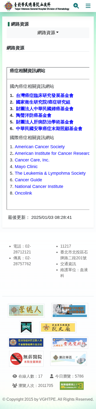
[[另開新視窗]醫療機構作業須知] (26, 342)
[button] (88, 400)
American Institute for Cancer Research (53, 153)
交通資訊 (68, 264)
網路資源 (46, 32)
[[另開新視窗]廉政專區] (68, 359)
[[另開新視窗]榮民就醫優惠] (69, 310)
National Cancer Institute (39, 186)
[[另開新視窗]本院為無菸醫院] (26, 359)
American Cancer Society (40, 146)
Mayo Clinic (26, 166)
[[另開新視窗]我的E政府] (26, 327)
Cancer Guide (28, 179)
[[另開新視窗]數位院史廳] (58, 327)
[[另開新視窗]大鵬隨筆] (69, 343)
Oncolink (23, 193)
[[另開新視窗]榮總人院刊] (26, 310)
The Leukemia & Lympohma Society (51, 173)
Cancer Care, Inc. (32, 160)
